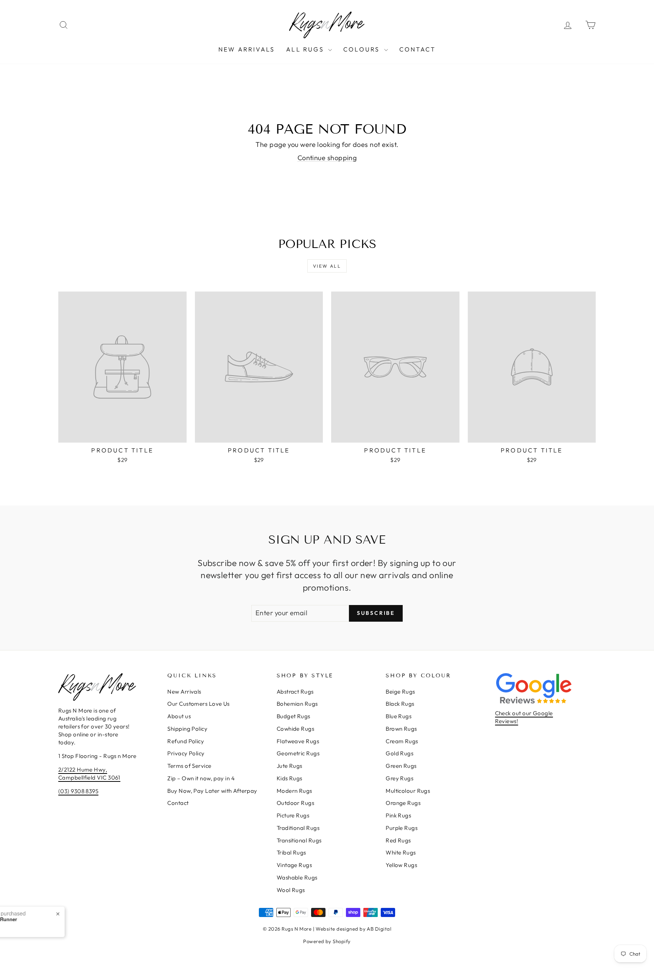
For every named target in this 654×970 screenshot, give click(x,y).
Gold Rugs (399, 753)
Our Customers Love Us (198, 703)
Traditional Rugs (298, 827)
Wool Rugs (291, 890)
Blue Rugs (398, 716)
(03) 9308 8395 (78, 791)
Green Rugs (401, 765)
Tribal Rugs (291, 852)
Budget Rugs (293, 716)
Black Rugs (400, 703)
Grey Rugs (399, 778)
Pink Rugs (398, 815)
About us (179, 716)
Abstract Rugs (295, 691)
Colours (362, 49)
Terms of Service (189, 765)
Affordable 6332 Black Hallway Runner (94, 919)
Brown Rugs (401, 728)
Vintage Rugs (294, 865)
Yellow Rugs (401, 865)
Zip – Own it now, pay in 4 (201, 778)
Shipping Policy (187, 728)
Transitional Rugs (299, 840)
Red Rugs (398, 840)
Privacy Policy (185, 753)
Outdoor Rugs (295, 802)
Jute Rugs (289, 765)
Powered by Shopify (326, 941)
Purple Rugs (401, 827)
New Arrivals (246, 49)
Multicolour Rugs (408, 790)
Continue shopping (327, 157)
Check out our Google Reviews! (524, 717)
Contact (417, 49)
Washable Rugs (297, 877)
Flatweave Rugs (298, 741)
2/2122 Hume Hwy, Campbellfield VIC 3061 (89, 773)
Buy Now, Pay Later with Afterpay (212, 790)
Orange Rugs (403, 802)
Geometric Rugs (298, 753)
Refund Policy (185, 741)
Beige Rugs (400, 691)
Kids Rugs (289, 778)
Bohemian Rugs (297, 703)
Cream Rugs (402, 741)
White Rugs (401, 852)
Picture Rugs (293, 815)
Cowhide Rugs (295, 728)
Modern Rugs (294, 790)
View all (327, 266)
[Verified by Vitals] (81, 929)
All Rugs (306, 49)
